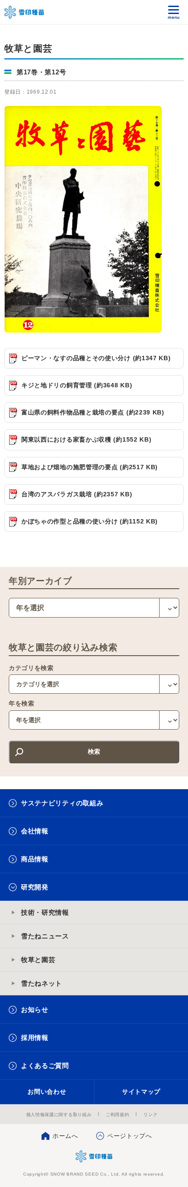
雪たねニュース (45, 936)
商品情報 (35, 859)
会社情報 (35, 831)
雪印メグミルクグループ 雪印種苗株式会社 (24, 12)
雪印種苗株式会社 (94, 1156)
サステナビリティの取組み (62, 803)
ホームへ (65, 1135)
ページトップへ (129, 1135)
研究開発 (35, 887)
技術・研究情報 (45, 912)
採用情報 (35, 1037)
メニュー (174, 12)
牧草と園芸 (38, 959)
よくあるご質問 (45, 1065)
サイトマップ (141, 1091)
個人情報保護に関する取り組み (59, 1114)
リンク (150, 1114)
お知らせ (35, 1009)
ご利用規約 (117, 1114)
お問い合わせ (47, 1091)
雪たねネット (41, 983)
